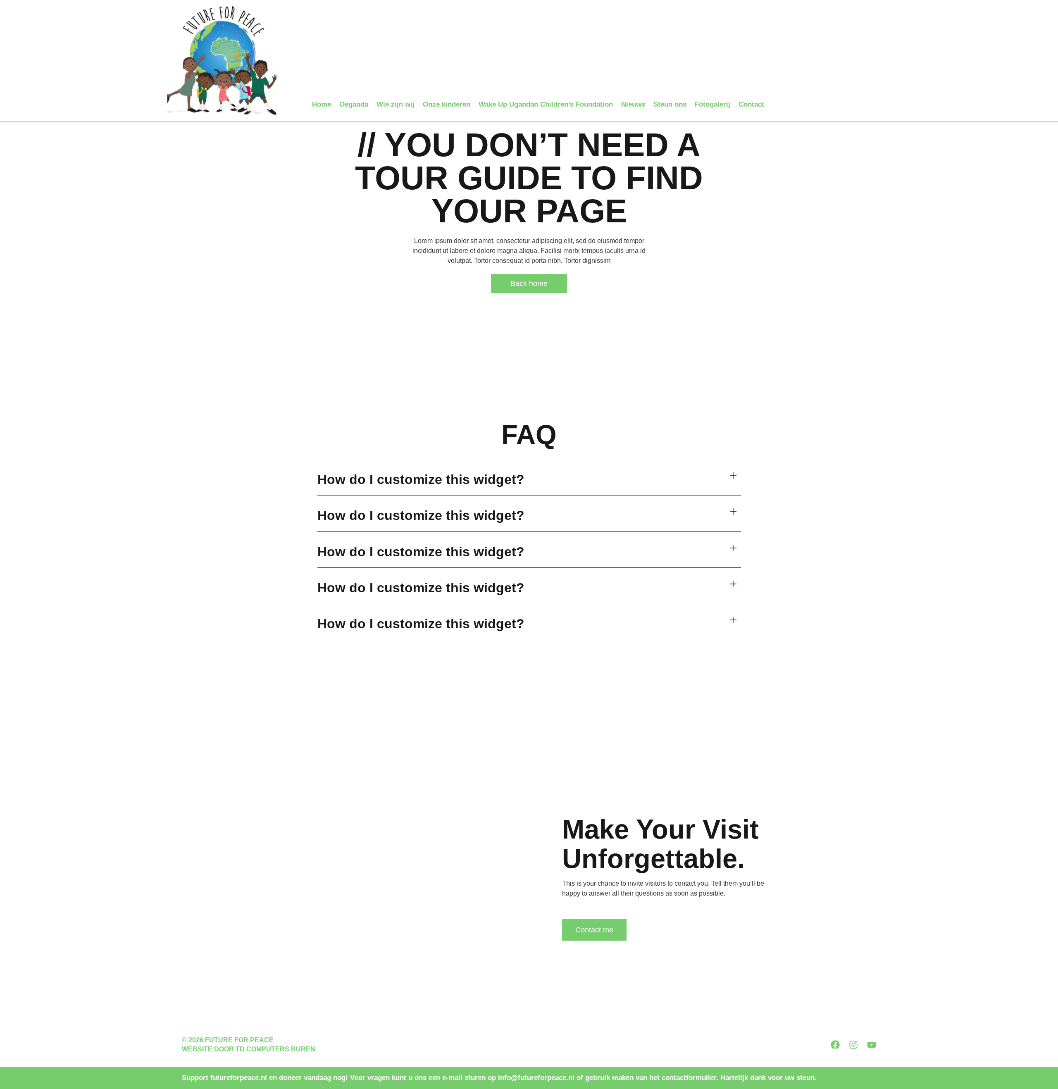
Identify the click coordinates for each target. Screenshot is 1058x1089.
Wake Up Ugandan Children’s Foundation (546, 104)
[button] (529, 480)
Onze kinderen (446, 104)
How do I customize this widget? (420, 479)
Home (321, 104)
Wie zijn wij (395, 104)
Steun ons (669, 104)
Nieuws (633, 104)
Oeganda (353, 104)
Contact (751, 104)
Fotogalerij (712, 104)
